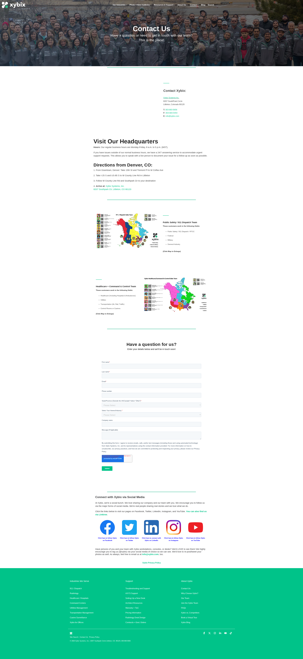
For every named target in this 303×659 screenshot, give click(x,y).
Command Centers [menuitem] (78, 603)
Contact (193, 5)
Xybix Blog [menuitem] (185, 622)
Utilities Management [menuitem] (79, 608)
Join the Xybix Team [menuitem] (189, 603)
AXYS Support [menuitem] (131, 593)
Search (211, 5)
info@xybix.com (172, 116)
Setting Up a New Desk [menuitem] (135, 598)
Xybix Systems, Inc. (115, 186)
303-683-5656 (171, 110)
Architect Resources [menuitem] (133, 603)
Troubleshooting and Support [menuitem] (137, 589)
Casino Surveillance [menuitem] (78, 618)
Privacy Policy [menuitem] (94, 637)
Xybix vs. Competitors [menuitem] (190, 613)
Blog (203, 5)
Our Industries (119, 5)
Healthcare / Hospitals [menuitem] (79, 598)
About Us (181, 5)
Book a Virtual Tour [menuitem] (189, 618)
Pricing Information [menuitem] (133, 613)
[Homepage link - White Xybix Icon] (71, 633)
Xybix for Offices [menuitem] (76, 622)
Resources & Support (163, 5)
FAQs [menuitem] (183, 608)
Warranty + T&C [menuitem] (132, 608)
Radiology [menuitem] (74, 593)
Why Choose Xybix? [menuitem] (189, 593)
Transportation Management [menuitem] (81, 613)
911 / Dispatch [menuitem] (76, 589)
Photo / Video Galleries (139, 5)
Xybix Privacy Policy (151, 563)
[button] (204, 633)
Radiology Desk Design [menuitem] (135, 618)
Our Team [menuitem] (185, 598)
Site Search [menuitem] (74, 637)
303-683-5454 (171, 113)
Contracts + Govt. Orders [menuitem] (135, 622)
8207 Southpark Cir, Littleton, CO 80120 (112, 189)
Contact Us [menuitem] (185, 589)
